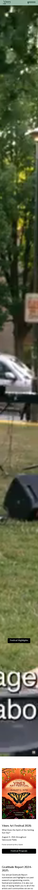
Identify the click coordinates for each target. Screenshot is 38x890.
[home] (6, 2)
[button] (31, 2)
